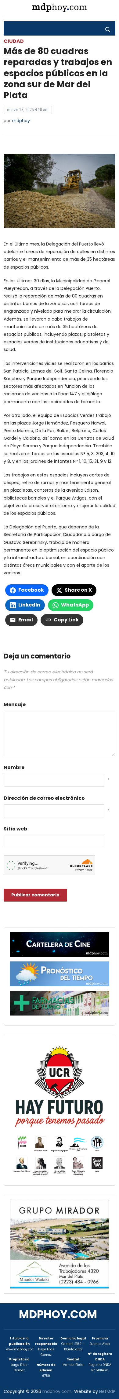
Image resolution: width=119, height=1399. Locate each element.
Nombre (14, 767)
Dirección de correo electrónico (44, 798)
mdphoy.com (58, 1314)
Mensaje (15, 704)
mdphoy (21, 121)
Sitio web (15, 828)
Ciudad (14, 41)
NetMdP (107, 1391)
